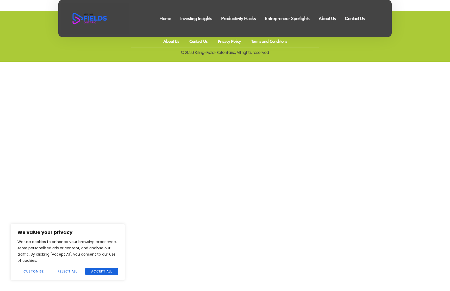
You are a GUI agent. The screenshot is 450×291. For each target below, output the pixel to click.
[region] (67, 252)
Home (165, 18)
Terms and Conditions (269, 41)
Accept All (101, 271)
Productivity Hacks (238, 18)
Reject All (67, 271)
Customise (33, 271)
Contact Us (355, 18)
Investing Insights (196, 18)
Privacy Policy (229, 41)
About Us (327, 18)
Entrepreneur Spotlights (287, 18)
